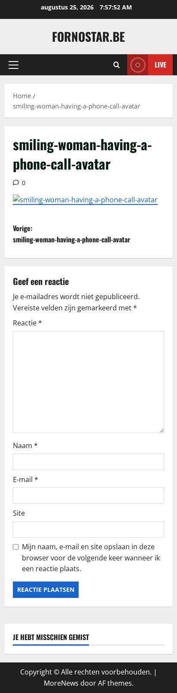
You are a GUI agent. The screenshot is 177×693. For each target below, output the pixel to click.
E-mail (25, 479)
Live (160, 64)
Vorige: (71, 233)
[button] (13, 65)
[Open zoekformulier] (116, 64)
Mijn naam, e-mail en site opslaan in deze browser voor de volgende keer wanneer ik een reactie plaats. (91, 557)
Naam (25, 445)
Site (19, 513)
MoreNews (61, 683)
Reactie (27, 323)
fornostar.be (88, 36)
